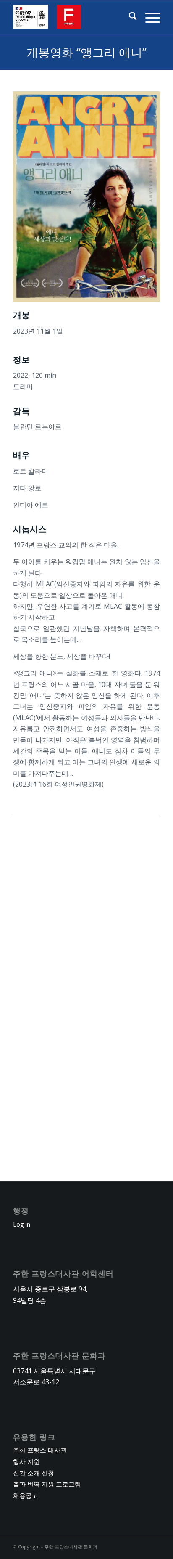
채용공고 (25, 1495)
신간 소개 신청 (33, 1473)
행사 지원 (26, 1461)
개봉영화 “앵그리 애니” (86, 52)
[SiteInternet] (72, 17)
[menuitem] (129, 17)
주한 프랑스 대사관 (40, 1450)
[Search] (129, 17)
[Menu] (148, 17)
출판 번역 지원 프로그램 (47, 1484)
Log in (21, 1224)
